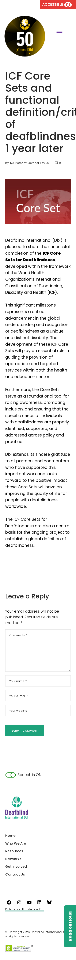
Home (10, 835)
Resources (14, 851)
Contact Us (15, 874)
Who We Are (15, 843)
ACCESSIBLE (53, 4)
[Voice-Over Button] (70, 926)
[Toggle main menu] (58, 33)
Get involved (16, 866)
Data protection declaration (24, 909)
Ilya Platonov (18, 163)
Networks (13, 858)
